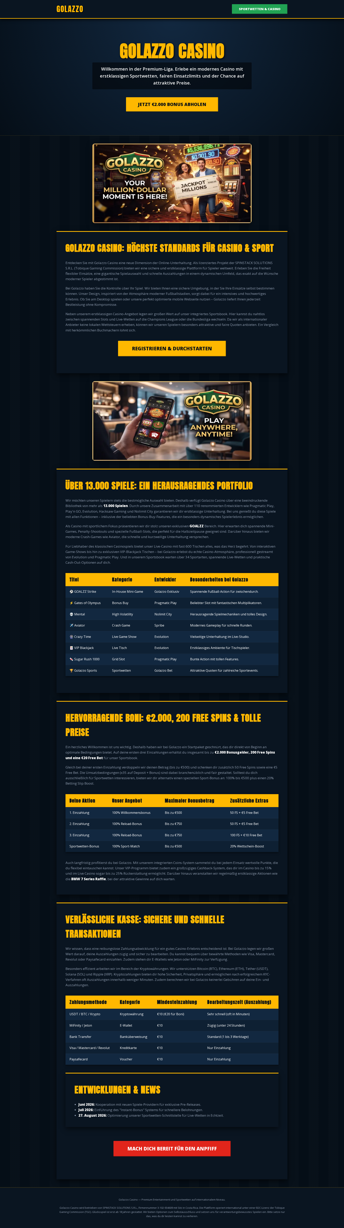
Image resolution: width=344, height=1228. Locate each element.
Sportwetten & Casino (259, 9)
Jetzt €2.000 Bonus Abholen (172, 104)
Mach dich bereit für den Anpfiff (172, 1148)
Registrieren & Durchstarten (172, 348)
